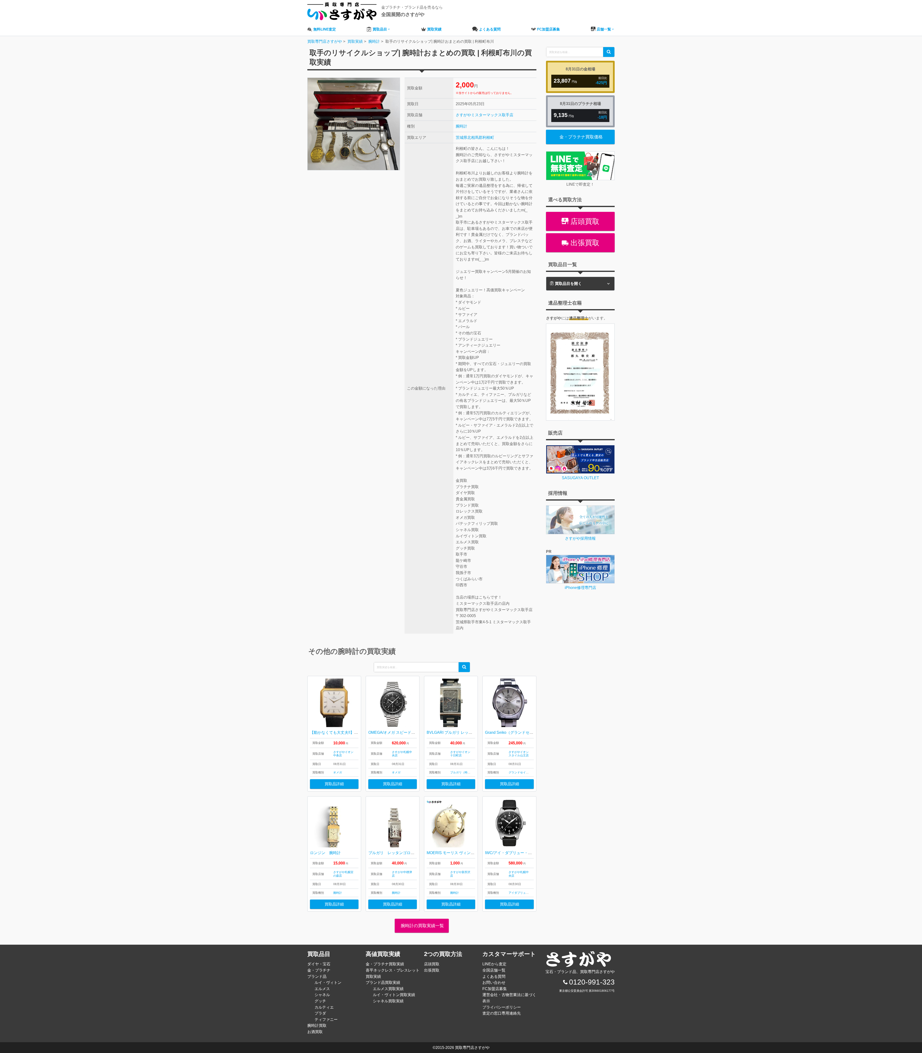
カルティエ (324, 1007)
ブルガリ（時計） (461, 772)
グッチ (320, 1001)
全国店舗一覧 (493, 970)
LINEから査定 (494, 964)
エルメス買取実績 (388, 989)
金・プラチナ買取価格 (581, 137)
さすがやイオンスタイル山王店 (519, 753)
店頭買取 (584, 221)
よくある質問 (493, 976)
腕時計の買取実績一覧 (422, 925)
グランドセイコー (520, 772)
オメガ (337, 772)
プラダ (320, 1013)
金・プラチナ (318, 970)
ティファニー (326, 1019)
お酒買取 (315, 1032)
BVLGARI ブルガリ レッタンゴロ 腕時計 (461, 732)
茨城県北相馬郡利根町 (475, 137)
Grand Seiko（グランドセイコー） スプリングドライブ (532, 732)
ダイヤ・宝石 (318, 964)
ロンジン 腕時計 (325, 853)
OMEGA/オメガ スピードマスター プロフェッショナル (415, 732)
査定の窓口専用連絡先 (501, 1013)
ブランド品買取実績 (383, 982)
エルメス (322, 989)
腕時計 (461, 126)
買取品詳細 (334, 784)
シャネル (322, 995)
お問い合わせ (493, 982)
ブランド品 (317, 976)
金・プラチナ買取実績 (385, 964)
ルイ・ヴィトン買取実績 (394, 995)
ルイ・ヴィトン (328, 982)
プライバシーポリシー (501, 1007)
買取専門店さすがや (472, 1048)
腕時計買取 (317, 1025)
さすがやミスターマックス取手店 (484, 115)
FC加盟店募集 (494, 989)
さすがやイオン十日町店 (460, 753)
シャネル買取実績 (388, 1001)
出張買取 (584, 243)
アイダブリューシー (521, 892)
